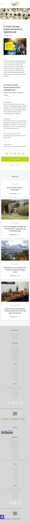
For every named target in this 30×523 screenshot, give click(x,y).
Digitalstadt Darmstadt (15, 333)
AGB (23, 419)
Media (15, 470)
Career (15, 476)
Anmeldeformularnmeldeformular (12, 146)
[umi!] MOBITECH (15, 358)
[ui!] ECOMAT (15, 390)
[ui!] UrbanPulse (15, 346)
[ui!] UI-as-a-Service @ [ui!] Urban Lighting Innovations (15, 460)
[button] (2, 4)
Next (17, 165)
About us (15, 467)
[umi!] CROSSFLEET (15, 356)
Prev (12, 165)
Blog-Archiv (16, 159)
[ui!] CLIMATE (15, 454)
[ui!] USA (15, 397)
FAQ (15, 378)
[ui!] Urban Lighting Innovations (15, 387)
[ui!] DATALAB (15, 447)
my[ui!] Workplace (15, 440)
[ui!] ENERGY (15, 360)
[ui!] (15, 464)
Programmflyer (8, 144)
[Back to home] (15, 4)
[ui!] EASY (15, 458)
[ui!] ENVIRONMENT (15, 449)
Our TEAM (15, 474)
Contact (15, 479)
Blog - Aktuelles (15, 369)
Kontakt (15, 379)
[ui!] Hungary (15, 394)
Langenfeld (15, 337)
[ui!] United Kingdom (15, 395)
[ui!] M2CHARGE (15, 456)
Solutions (15, 437)
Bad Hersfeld (15, 335)
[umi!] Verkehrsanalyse (15, 353)
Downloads (15, 372)
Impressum (6, 419)
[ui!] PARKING (15, 453)
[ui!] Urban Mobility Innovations (15, 388)
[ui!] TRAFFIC (15, 451)
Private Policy (16, 519)
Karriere (15, 376)
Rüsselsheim (15, 338)
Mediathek (15, 371)
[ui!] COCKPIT (15, 347)
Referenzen (15, 330)
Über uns (15, 367)
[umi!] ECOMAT (15, 354)
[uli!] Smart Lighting (15, 351)
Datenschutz (15, 419)
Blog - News (15, 469)
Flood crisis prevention (15, 442)
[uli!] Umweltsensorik (15, 349)
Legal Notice (6, 519)
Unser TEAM (15, 374)
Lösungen (15, 343)
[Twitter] (6, 153)
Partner (15, 427)
